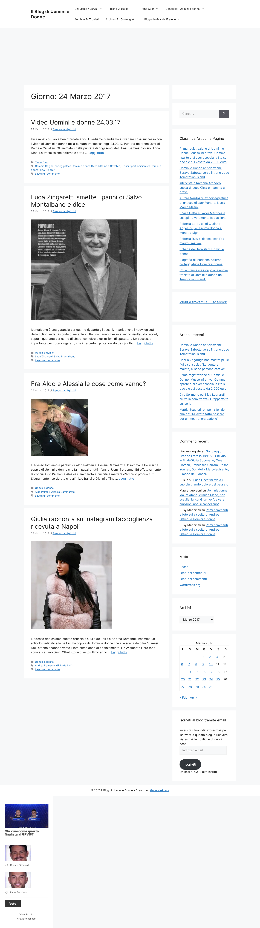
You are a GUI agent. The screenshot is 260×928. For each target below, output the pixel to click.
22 (197, 679)
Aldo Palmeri (42, 491)
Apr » (193, 697)
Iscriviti (190, 764)
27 (183, 687)
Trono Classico (119, 8)
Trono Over (147, 8)
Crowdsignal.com (26, 918)
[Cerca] (224, 114)
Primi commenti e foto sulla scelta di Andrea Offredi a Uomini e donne (204, 514)
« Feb (183, 697)
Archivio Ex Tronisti (86, 19)
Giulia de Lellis (64, 665)
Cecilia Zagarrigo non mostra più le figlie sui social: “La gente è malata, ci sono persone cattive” (204, 364)
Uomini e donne (44, 352)
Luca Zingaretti (44, 356)
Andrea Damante (45, 665)
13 (182, 672)
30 (204, 687)
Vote (12, 903)
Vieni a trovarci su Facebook (203, 302)
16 (204, 672)
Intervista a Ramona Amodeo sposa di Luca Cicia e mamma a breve (202, 187)
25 (218, 679)
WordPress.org (190, 585)
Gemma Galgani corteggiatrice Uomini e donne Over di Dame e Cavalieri (77, 165)
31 (211, 687)
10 (211, 664)
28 (190, 687)
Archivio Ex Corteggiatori (121, 19)
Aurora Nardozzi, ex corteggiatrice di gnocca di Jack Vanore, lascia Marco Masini (204, 202)
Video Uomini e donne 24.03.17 (76, 122)
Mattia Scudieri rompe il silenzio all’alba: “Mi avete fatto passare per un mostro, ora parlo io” (202, 414)
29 (197, 687)
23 (204, 679)
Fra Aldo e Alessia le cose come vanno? (88, 383)
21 (189, 679)
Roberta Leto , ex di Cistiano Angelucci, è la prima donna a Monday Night (201, 228)
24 (211, 679)
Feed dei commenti (193, 579)
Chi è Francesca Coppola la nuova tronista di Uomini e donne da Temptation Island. (204, 274)
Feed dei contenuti (193, 573)
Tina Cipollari (47, 169)
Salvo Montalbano (64, 356)
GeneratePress (159, 790)
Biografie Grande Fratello (160, 19)
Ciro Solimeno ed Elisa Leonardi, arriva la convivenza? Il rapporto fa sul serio (204, 399)
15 (196, 672)
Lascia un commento (47, 173)
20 (183, 679)
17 (210, 672)
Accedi (184, 567)
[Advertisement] (130, 55)
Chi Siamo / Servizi (86, 8)
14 (190, 672)
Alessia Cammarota (63, 491)
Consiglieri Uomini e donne (183, 8)
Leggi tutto (96, 153)
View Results (26, 914)
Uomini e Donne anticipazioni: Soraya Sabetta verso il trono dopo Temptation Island (204, 172)
